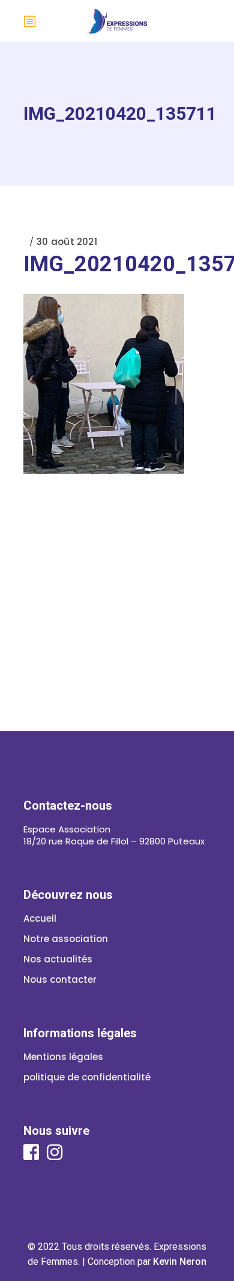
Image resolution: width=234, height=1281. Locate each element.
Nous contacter (60, 979)
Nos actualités (57, 959)
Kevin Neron (179, 1261)
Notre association (65, 938)
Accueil (39, 918)
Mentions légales (63, 1056)
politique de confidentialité (87, 1077)
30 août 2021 (67, 241)
